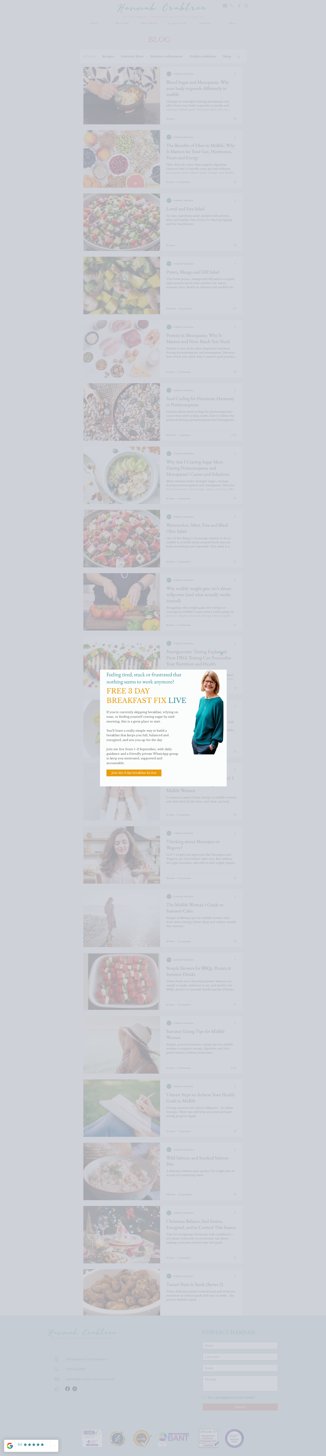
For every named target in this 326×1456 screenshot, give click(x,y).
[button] (221, 654)
